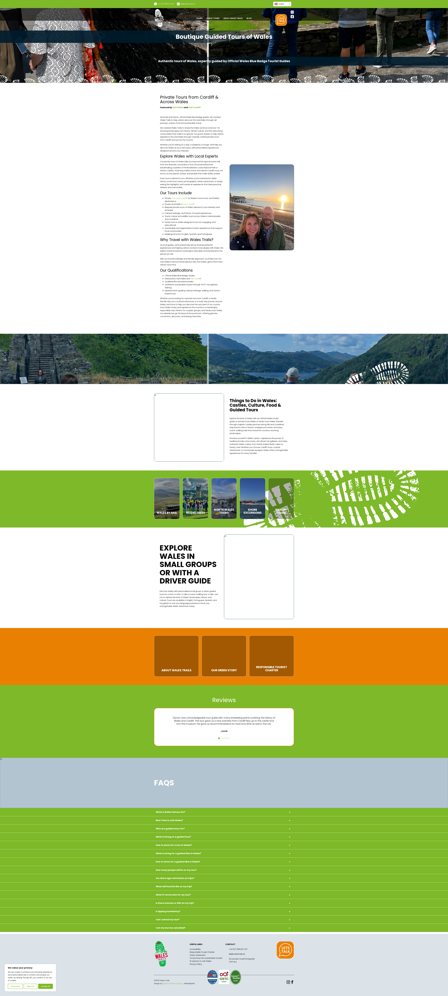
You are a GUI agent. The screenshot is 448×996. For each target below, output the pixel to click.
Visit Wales (178, 107)
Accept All (45, 986)
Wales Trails (159, 18)
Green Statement (197, 955)
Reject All (30, 986)
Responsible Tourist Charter (202, 952)
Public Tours (213, 18)
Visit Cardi (195, 278)
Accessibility (195, 949)
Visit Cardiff (194, 107)
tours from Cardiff (179, 198)
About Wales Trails (233, 18)
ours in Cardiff (188, 204)
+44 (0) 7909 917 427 (238, 949)
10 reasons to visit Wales (200, 961)
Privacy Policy (196, 964)
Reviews (224, 700)
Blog (249, 18)
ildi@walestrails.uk (237, 954)
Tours (199, 18)
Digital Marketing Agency (173, 983)
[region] (30, 977)
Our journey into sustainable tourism (206, 958)
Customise (15, 986)
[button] (219, 738)
